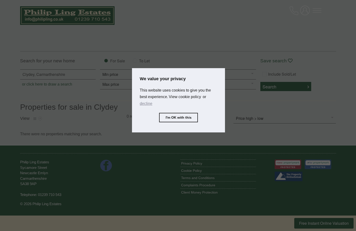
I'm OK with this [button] (179, 117)
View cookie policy (185, 97)
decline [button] (146, 103)
